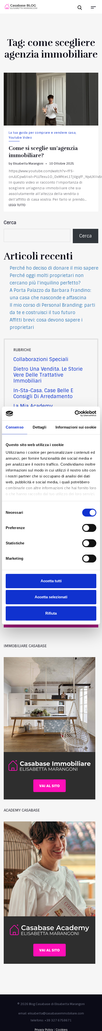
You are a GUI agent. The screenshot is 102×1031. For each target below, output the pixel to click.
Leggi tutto (17, 205)
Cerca (10, 223)
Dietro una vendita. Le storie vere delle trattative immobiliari (48, 375)
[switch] (83, 528)
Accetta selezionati (51, 597)
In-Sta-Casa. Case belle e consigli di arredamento (43, 393)
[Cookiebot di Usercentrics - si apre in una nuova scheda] (74, 413)
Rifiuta (51, 613)
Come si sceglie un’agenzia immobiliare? (43, 152)
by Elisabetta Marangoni (26, 164)
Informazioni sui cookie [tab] (75, 427)
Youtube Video (20, 138)
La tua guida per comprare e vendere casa (42, 133)
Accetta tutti (51, 581)
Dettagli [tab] (39, 427)
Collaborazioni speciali (40, 359)
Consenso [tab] (15, 427)
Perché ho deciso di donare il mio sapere (54, 268)
